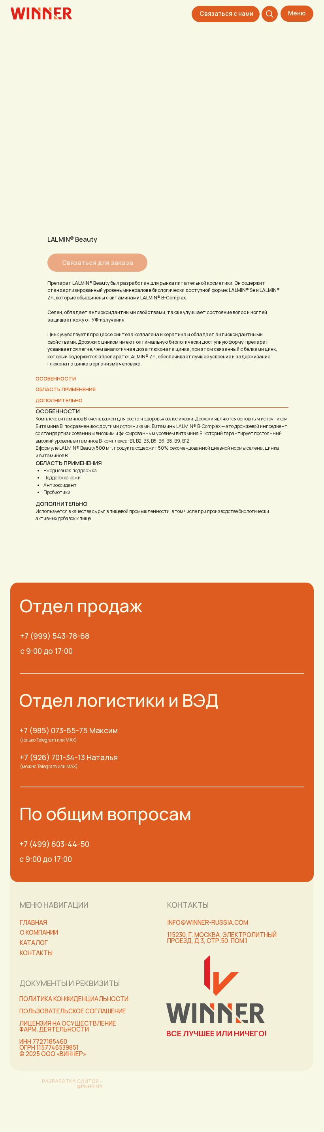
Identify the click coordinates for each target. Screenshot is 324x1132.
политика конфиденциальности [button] (73, 999)
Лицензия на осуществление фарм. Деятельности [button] (67, 1026)
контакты (36, 953)
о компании (39, 932)
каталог (34, 943)
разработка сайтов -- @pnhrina (72, 1083)
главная (33, 922)
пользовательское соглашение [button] (72, 1011)
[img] (41, 14)
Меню (297, 13)
